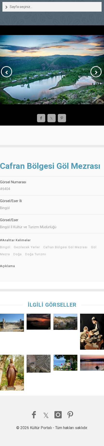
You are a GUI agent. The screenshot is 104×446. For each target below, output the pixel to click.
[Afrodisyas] (12, 324)
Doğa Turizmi (35, 254)
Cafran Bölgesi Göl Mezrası (65, 247)
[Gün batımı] (39, 323)
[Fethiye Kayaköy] (65, 323)
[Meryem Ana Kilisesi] (12, 374)
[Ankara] (92, 364)
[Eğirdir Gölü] (65, 364)
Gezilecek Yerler (27, 247)
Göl (94, 247)
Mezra (5, 254)
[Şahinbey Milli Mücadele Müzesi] (92, 333)
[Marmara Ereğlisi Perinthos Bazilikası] (39, 365)
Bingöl (5, 247)
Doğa (17, 254)
